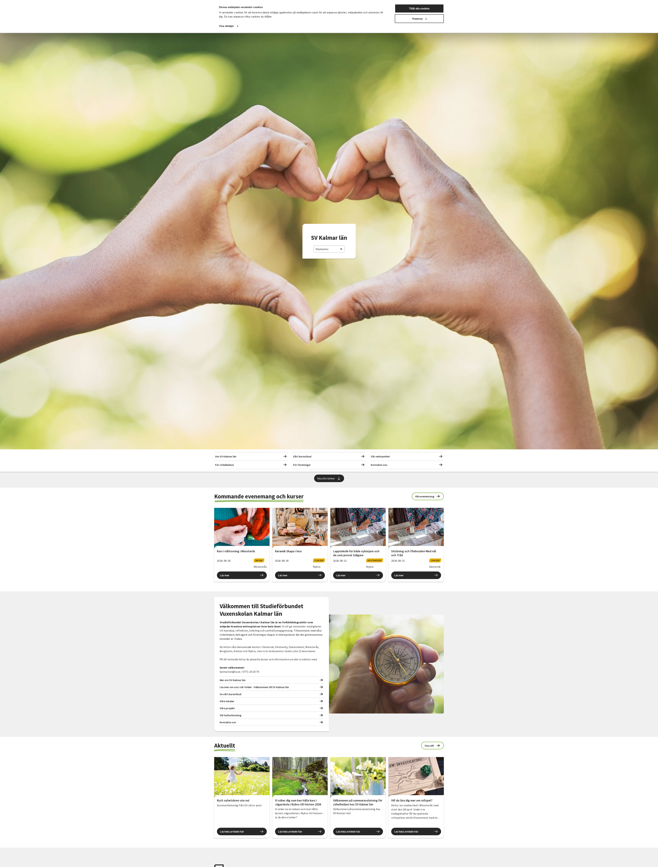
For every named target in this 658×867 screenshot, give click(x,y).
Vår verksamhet (380, 456)
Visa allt (429, 745)
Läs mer (224, 575)
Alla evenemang (424, 496)
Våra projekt (227, 708)
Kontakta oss (379, 465)
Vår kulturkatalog (230, 715)
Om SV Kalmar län (225, 456)
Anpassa (417, 18)
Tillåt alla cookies (419, 8)
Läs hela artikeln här (232, 831)
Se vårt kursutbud (230, 694)
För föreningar (302, 465)
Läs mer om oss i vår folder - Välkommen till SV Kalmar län (254, 687)
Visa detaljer (226, 26)
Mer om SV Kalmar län (233, 680)
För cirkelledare (224, 465)
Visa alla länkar (326, 478)
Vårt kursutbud (302, 456)
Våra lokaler (227, 701)
